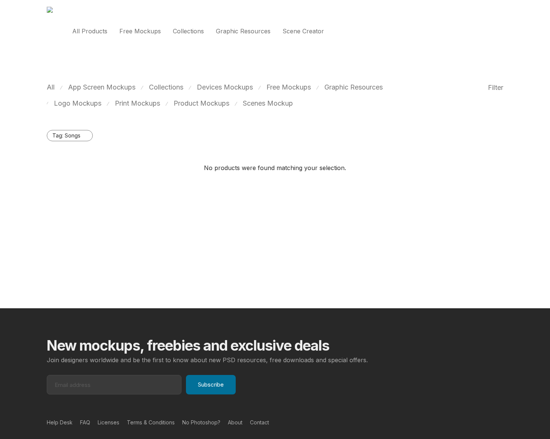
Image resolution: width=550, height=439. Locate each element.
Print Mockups (137, 103)
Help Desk (60, 422)
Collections (188, 31)
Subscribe (211, 384)
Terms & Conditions (151, 422)
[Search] (501, 31)
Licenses (108, 422)
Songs (66, 135)
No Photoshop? (201, 422)
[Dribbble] (500, 422)
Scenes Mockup (268, 103)
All (51, 87)
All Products (89, 31)
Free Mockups (140, 31)
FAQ (85, 422)
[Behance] (476, 422)
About (235, 422)
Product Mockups (201, 103)
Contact (259, 422)
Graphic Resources (243, 31)
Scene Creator (303, 31)
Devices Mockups (225, 87)
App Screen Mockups (101, 87)
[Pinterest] (488, 422)
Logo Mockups (77, 103)
